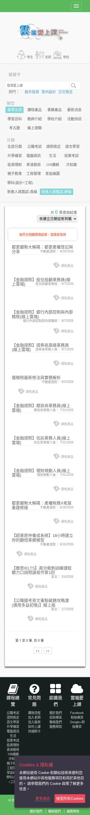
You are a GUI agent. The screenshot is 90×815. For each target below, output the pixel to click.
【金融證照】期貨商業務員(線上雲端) (41, 408)
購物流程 (34, 712)
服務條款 (55, 726)
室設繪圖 (52, 174)
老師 (48, 57)
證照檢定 (53, 146)
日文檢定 (65, 92)
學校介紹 (54, 119)
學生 (30, 57)
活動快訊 (74, 119)
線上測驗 (34, 128)
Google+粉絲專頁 (77, 724)
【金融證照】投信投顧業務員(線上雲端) (41, 282)
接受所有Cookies (70, 798)
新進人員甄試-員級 (22, 192)
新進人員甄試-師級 (57, 192)
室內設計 (49, 92)
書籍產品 (54, 110)
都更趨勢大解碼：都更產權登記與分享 (42, 249)
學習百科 (14, 119)
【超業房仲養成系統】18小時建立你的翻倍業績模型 (42, 538)
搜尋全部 (14, 110)
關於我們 (55, 712)
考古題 (14, 128)
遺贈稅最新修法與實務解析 (36, 377)
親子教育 (14, 174)
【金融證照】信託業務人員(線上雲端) (41, 440)
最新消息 (74, 110)
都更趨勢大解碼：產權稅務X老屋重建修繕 (42, 505)
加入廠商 (34, 722)
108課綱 (52, 165)
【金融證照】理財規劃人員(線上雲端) (41, 473)
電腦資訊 (33, 156)
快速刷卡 (34, 731)
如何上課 (34, 726)
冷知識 (71, 165)
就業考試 (71, 156)
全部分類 (14, 146)
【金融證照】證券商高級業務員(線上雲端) (40, 347)
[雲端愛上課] (45, 33)
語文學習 (72, 146)
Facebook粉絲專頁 (77, 715)
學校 (66, 57)
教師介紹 (34, 119)
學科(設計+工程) (20, 183)
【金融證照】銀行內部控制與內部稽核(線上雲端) (42, 314)
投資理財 (14, 165)
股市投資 (32, 92)
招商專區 (55, 717)
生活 (52, 156)
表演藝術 (33, 165)
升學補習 (14, 156)
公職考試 (34, 146)
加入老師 (34, 717)
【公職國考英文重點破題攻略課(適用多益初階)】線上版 (40, 603)
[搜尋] (73, 85)
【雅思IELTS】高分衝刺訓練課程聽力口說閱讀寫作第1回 (42, 570)
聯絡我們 (55, 722)
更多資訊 (43, 798)
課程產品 (34, 110)
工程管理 (33, 174)
